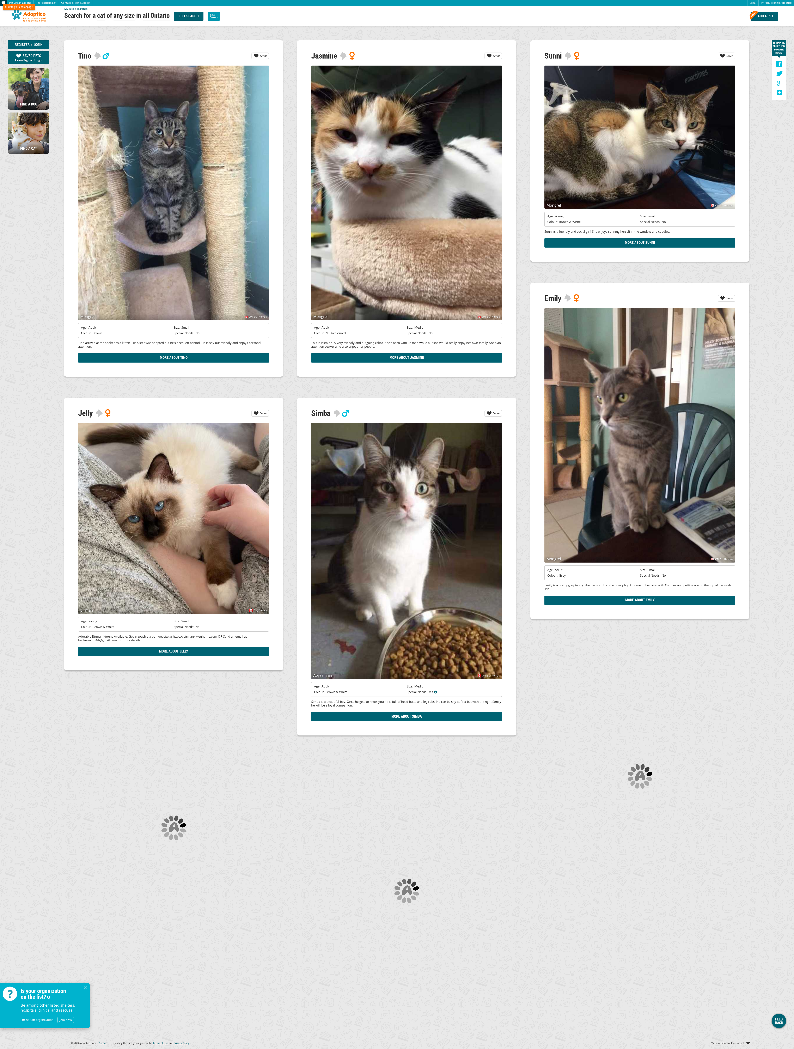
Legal (753, 3)
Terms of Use (160, 1043)
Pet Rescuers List (46, 3)
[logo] (28, 16)
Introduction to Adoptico (776, 3)
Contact (75, 3)
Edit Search (189, 15)
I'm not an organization (37, 1019)
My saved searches (75, 9)
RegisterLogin (29, 44)
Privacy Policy (181, 1043)
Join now (66, 1020)
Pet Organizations (20, 3)
